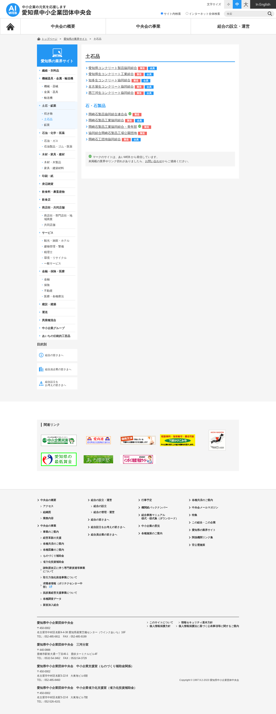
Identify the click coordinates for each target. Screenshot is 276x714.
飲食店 (46, 199)
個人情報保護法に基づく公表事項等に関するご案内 (209, 626)
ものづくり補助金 (53, 555)
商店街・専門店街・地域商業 (58, 217)
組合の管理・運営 (104, 512)
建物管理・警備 (54, 246)
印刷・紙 (47, 176)
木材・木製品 (52, 162)
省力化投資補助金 (53, 561)
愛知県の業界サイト (75, 38)
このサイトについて (161, 622)
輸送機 (48, 97)
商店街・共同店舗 (53, 207)
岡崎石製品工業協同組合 (106, 120)
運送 (45, 312)
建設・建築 (49, 304)
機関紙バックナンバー (154, 507)
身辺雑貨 (47, 183)
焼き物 (48, 113)
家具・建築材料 (54, 168)
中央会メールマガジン (205, 507)
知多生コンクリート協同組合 (109, 80)
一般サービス (52, 263)
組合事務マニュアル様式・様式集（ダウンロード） (159, 516)
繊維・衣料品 (50, 70)
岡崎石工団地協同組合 (104, 139)
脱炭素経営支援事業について (60, 592)
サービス (47, 232)
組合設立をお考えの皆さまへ (55, 383)
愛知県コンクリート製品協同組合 (112, 68)
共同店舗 (49, 224)
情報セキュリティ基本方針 (197, 622)
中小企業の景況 (150, 525)
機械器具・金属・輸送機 (57, 78)
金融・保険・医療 (53, 271)
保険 (47, 285)
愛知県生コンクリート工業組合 (111, 74)
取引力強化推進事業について (60, 577)
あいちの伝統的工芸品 (56, 336)
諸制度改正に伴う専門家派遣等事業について (64, 569)
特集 (194, 514)
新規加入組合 (51, 604)
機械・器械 (51, 86)
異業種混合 (49, 320)
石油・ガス (51, 140)
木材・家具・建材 (53, 154)
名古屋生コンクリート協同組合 (111, 86)
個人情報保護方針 (160, 626)
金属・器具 (51, 92)
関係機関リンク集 (202, 537)
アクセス (48, 506)
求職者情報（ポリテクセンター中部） (62, 585)
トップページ (49, 38)
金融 (47, 279)
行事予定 (146, 500)
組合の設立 (100, 506)
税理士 (48, 252)
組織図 (47, 512)
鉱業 (47, 124)
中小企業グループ (53, 328)
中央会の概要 (63, 26)
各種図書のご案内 (53, 549)
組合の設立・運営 (233, 26)
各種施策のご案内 (151, 533)
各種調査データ (52, 598)
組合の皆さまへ (54, 355)
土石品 (48, 119)
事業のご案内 (51, 531)
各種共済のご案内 (53, 543)
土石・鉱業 (49, 105)
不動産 (48, 290)
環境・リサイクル (55, 257)
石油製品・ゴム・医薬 (58, 146)
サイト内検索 (172, 13)
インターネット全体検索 (204, 13)
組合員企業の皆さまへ (58, 369)
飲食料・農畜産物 (53, 191)
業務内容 (48, 518)
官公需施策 (198, 544)
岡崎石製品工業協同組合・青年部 (112, 126)
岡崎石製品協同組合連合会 (107, 114)
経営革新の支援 (52, 537)
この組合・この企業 (204, 522)
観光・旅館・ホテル (57, 240)
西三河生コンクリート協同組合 (111, 93)
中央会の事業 (148, 26)
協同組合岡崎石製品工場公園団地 (112, 133)
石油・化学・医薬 (53, 133)
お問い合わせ (153, 161)
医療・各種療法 (54, 296)
